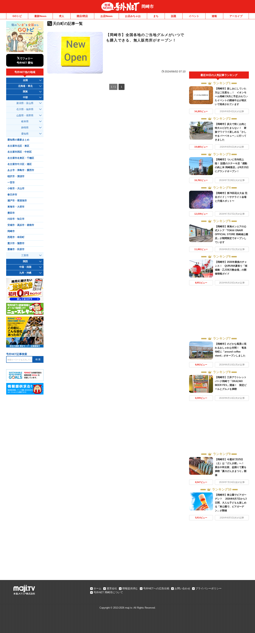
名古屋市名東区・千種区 (20, 158)
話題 (173, 16)
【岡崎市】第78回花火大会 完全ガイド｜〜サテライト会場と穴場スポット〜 (231, 197)
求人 (61, 16)
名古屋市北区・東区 (18, 146)
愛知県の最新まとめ (18, 139)
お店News (106, 16)
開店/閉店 (82, 16)
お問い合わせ (182, 588)
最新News (40, 16)
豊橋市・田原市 (15, 249)
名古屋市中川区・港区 (19, 164)
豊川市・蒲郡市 (15, 243)
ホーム (97, 588)
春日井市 (12, 194)
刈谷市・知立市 (15, 219)
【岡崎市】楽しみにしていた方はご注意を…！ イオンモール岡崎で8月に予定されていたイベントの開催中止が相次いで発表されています (231, 96)
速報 (214, 16)
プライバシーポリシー (208, 588)
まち (155, 16)
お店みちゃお (133, 16)
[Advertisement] (219, 46)
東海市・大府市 (15, 206)
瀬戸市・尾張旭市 (17, 200)
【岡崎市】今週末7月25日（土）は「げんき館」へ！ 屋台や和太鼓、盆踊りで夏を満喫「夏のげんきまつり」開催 (230, 467)
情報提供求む (130, 588)
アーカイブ (235, 16)
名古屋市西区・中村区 (19, 152)
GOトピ (17, 16)
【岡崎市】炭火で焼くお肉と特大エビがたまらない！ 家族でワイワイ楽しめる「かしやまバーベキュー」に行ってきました (230, 132)
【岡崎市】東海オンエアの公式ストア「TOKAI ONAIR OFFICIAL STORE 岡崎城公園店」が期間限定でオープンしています (231, 234)
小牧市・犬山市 (15, 188)
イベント (194, 16)
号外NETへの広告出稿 (156, 588)
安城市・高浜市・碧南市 (20, 225)
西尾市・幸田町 (15, 237)
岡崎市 (148, 6)
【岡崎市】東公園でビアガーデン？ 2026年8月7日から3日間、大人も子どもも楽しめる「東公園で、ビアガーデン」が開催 (231, 502)
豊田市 (11, 213)
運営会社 (112, 588)
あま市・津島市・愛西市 (20, 170)
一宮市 (11, 182)
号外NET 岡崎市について (108, 592)
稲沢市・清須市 (15, 176)
